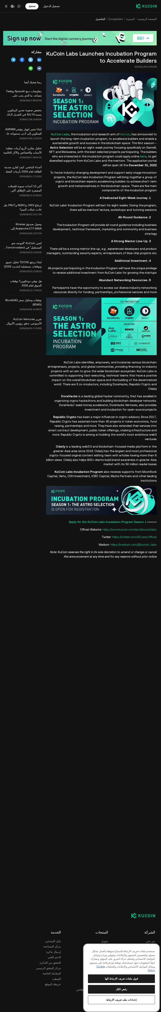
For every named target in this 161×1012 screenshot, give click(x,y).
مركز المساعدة (52, 946)
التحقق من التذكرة (50, 962)
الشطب (56, 978)
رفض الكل (121, 989)
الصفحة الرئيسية (147, 19)
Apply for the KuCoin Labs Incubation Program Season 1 (107, 522)
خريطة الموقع (53, 984)
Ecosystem (116, 19)
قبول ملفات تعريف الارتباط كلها (121, 978)
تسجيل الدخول (51, 6)
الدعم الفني (54, 957)
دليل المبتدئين (53, 941)
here (143, 156)
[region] (121, 977)
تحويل (104, 941)
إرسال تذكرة (53, 951)
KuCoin (125, 134)
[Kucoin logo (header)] (146, 6)
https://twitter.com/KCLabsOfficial (134, 537)
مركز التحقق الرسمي (48, 968)
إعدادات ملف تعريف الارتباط (121, 999)
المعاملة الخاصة (52, 973)
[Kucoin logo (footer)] (141, 915)
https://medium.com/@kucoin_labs (134, 544)
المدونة (130, 19)
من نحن (150, 941)
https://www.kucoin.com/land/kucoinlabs (129, 529)
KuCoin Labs (60, 134)
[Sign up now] (80, 38)
